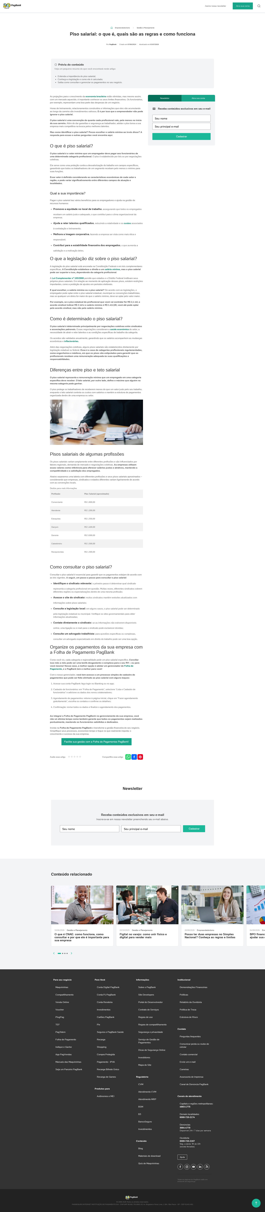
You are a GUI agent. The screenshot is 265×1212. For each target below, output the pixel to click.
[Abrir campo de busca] (259, 6)
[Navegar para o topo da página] (256, 1203)
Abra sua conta (243, 6)
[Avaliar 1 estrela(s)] (69, 757)
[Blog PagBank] (206, 1166)
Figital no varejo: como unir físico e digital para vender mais (143, 936)
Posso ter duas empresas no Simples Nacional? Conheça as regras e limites (210, 936)
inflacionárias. (71, 341)
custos (127, 223)
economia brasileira (96, 96)
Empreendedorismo (122, 28)
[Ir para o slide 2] (62, 953)
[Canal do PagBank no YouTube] (193, 1166)
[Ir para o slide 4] (67, 953)
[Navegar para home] (112, 28)
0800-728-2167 (187, 1141)
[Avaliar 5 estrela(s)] (80, 757)
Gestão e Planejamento (145, 28)
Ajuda (182, 1157)
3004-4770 (185, 1127)
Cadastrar (181, 136)
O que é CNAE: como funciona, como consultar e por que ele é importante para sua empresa (82, 937)
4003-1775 (185, 1106)
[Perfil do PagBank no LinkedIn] (200, 1166)
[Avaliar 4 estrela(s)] (77, 757)
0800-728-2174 (187, 1117)
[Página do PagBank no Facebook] (180, 1166)
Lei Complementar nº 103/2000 (68, 278)
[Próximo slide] (71, 953)
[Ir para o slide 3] (64, 953)
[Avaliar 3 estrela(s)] (74, 757)
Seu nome (161, 118)
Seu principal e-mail (167, 126)
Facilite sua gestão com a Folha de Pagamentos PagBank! (96, 741)
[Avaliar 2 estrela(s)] (71, 757)
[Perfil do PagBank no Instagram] (187, 1166)
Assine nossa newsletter (215, 6)
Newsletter (164, 98)
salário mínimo (112, 269)
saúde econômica (119, 329)
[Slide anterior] (54, 953)
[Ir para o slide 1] (59, 953)
